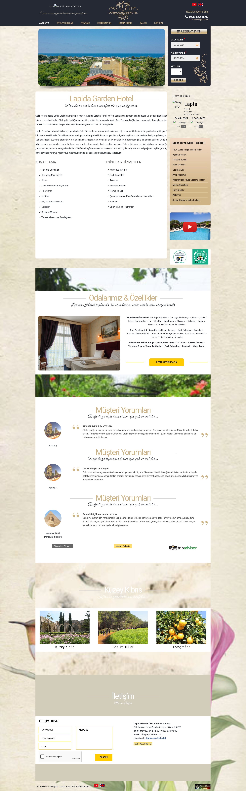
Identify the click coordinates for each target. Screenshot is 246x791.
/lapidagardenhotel (155, 738)
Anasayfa (44, 23)
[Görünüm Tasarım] (203, 788)
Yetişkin (175, 66)
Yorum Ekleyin (123, 546)
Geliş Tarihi (177, 40)
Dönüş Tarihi (178, 53)
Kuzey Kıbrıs (125, 23)
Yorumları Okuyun (62, 546)
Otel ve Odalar (65, 23)
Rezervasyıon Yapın (166, 362)
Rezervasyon (104, 23)
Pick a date (197, 45)
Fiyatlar (85, 23)
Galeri (143, 23)
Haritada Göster (143, 744)
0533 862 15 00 (198, 17)
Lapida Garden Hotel (101, 98)
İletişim (158, 23)
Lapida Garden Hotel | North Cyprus (123, 10)
